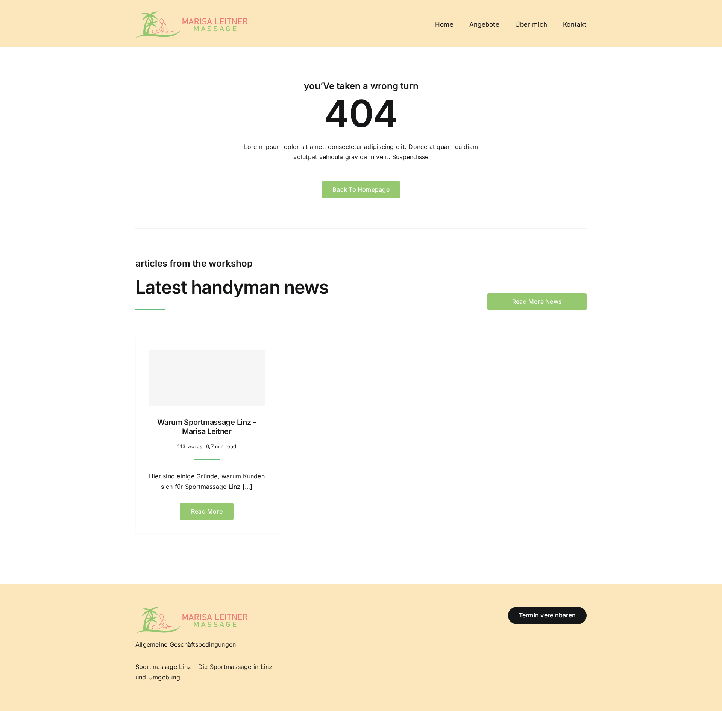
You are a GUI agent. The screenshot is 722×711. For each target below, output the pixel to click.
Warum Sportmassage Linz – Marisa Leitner (206, 427)
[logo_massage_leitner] (191, 14)
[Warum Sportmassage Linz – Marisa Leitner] (207, 378)
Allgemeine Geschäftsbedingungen (185, 644)
